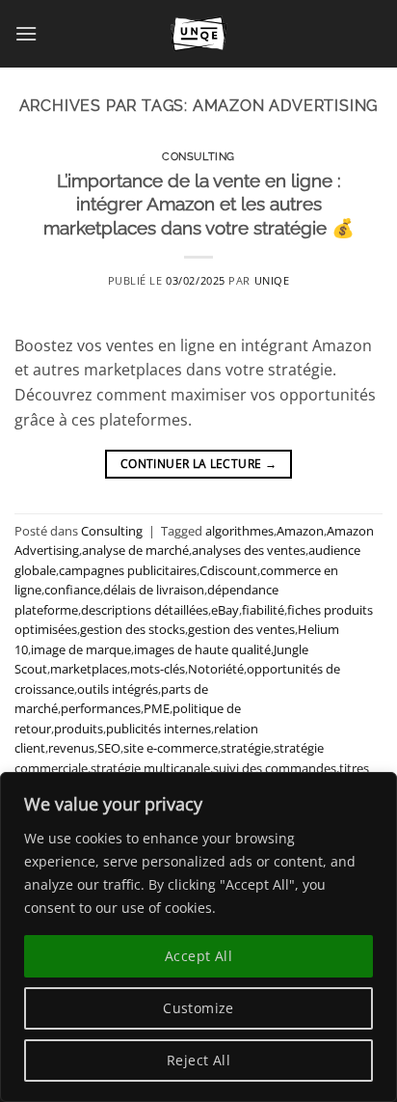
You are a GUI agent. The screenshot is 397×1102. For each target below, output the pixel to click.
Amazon (300, 530)
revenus (71, 748)
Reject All (198, 1060)
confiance (72, 589)
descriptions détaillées (144, 610)
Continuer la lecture (198, 463)
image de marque (81, 649)
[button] (26, 33)
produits (78, 728)
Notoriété (216, 668)
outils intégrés (117, 689)
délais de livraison (153, 589)
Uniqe (272, 280)
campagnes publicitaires (128, 570)
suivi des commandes (274, 768)
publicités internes (158, 728)
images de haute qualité (202, 649)
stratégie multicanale (150, 768)
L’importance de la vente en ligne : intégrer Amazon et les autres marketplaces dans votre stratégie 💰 (199, 204)
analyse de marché (135, 550)
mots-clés (157, 668)
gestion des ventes (241, 629)
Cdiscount (228, 570)
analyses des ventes (248, 550)
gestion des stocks (132, 629)
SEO (108, 748)
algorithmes (239, 530)
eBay (225, 610)
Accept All (198, 956)
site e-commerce (170, 748)
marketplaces (88, 668)
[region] (198, 937)
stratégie (246, 748)
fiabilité (263, 610)
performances (101, 708)
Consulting (198, 156)
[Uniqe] (198, 34)
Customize (198, 1008)
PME (157, 708)
